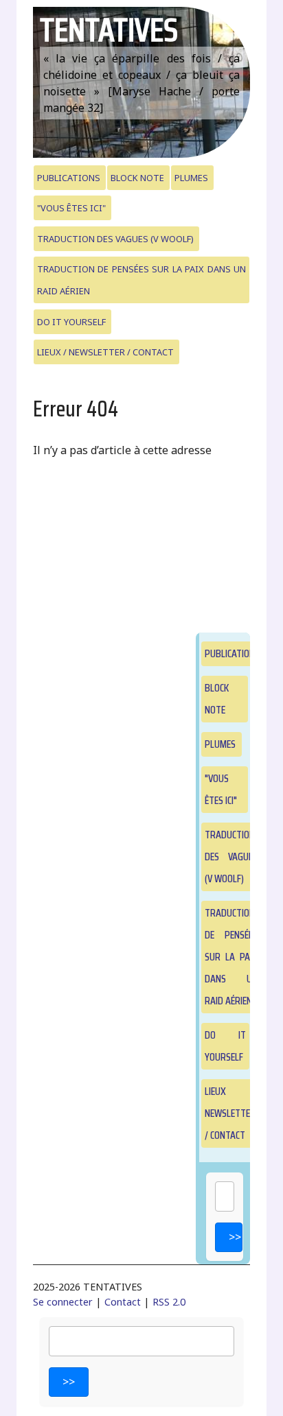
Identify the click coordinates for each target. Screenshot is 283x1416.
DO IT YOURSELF (71, 322)
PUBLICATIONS (68, 178)
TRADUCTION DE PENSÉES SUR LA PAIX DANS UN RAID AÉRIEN (142, 280)
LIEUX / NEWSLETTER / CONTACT (105, 352)
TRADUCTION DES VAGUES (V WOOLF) (115, 239)
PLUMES (191, 178)
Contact (122, 1301)
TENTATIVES (109, 30)
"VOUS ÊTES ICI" (71, 208)
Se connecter (63, 1301)
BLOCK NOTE (137, 178)
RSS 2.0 (168, 1301)
